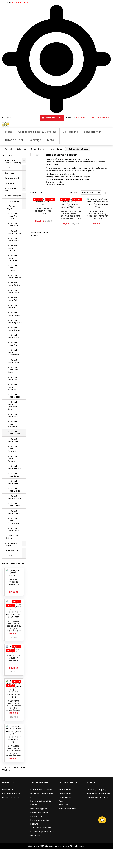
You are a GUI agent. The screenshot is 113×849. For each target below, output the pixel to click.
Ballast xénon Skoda (14, 489)
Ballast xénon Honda (14, 313)
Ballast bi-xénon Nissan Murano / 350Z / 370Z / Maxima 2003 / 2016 (97, 215)
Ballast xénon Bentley (14, 232)
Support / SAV (37, 816)
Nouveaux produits (11, 793)
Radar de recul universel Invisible (13, 658)
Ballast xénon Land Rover (13, 369)
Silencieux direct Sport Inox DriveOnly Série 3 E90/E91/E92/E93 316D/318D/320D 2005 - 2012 (13, 628)
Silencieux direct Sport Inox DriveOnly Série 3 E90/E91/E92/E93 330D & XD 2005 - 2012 (13, 708)
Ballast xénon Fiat (12, 298)
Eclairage (9, 183)
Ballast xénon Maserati (12, 387)
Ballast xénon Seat (13, 482)
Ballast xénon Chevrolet (12, 258)
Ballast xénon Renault (14, 467)
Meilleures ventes (10, 797)
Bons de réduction (67, 808)
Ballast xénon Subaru (14, 497)
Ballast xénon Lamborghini (13, 352)
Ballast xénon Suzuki (14, 504)
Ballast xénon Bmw (13, 239)
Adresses (63, 804)
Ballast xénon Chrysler (12, 268)
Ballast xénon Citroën (14, 276)
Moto (7, 167)
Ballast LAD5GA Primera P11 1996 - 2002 (44, 211)
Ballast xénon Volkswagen (13, 521)
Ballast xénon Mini (13, 415)
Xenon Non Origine (11, 544)
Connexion (81, 117)
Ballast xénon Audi (13, 224)
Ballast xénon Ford (13, 306)
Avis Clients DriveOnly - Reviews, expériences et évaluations (42, 831)
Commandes (65, 797)
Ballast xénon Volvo (13, 529)
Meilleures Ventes (13, 563)
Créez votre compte (99, 117)
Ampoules (14, 201)
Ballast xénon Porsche (12, 458)
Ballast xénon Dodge (14, 284)
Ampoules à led (12, 189)
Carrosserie (11, 173)
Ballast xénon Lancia (14, 361)
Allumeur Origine (12, 536)
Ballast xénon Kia (12, 343)
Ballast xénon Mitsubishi (12, 424)
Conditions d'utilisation (41, 789)
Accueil (7, 155)
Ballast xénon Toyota (14, 512)
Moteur (8, 555)
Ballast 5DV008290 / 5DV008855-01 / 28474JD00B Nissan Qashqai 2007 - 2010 (71, 215)
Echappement (12, 178)
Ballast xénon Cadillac (12, 248)
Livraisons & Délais (39, 812)
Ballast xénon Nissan (14, 432)
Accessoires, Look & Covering (13, 161)
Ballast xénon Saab (13, 474)
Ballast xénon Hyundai (15, 321)
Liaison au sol (11, 550)
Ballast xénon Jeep (13, 336)
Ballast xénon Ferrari (14, 291)
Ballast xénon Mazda (14, 395)
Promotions (7, 789)
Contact (7, 2)
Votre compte (68, 782)
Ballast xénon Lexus (13, 378)
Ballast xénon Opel (13, 440)
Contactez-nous (20, 2)
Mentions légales (38, 808)
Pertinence (91, 192)
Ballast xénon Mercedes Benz (12, 405)
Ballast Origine (10, 207)
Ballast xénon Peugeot (12, 449)
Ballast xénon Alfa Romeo (13, 216)
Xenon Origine (14, 195)
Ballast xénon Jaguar (14, 328)
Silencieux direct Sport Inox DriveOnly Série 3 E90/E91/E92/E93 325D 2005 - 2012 (13, 752)
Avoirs (62, 801)
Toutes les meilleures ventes (13, 769)
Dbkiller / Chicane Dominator (13, 582)
